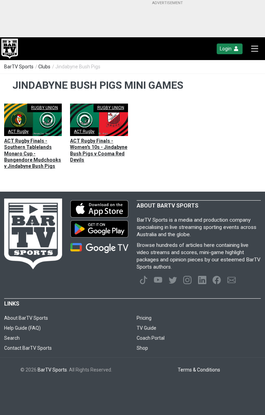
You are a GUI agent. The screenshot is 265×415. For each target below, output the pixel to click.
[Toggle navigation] (254, 49)
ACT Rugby (18, 131)
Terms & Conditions (199, 370)
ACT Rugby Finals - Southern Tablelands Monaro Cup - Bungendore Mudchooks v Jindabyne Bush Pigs (32, 153)
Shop (142, 348)
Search (12, 338)
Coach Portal (151, 338)
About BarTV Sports (26, 318)
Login (226, 48)
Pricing (144, 318)
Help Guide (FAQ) (22, 328)
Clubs (44, 66)
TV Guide (146, 328)
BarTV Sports (18, 66)
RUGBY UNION (44, 107)
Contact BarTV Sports (28, 348)
